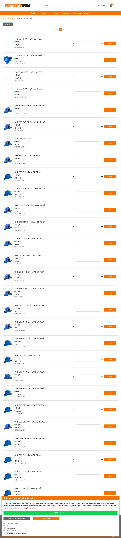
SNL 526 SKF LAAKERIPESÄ (27, 455)
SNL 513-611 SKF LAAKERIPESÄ (29, 305)
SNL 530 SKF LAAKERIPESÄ (27, 488)
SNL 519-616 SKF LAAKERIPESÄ (29, 388)
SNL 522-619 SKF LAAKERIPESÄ (29, 422)
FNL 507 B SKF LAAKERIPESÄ (28, 39)
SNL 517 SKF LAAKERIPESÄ (27, 355)
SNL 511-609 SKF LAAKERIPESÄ (29, 272)
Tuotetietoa (65, 13)
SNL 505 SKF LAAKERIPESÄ (27, 172)
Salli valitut (46, 518)
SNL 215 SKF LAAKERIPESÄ (27, 155)
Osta (110, 43)
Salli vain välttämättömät (16, 518)
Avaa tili (87, 13)
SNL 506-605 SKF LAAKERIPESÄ (29, 189)
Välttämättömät (12, 524)
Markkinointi (11, 530)
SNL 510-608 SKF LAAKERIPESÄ (29, 255)
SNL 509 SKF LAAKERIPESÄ (27, 239)
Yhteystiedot (77, 13)
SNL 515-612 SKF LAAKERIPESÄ (29, 322)
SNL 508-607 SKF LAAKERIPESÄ (29, 222)
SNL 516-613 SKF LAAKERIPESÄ (29, 338)
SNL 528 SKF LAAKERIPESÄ (27, 472)
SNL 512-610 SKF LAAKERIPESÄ (29, 288)
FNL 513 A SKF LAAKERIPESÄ (28, 55)
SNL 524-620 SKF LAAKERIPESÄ (29, 438)
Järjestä (7, 24)
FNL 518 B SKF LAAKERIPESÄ (28, 72)
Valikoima (55, 13)
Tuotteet (42, 13)
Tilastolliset (11, 528)
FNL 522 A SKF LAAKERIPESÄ (28, 89)
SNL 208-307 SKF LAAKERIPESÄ (29, 122)
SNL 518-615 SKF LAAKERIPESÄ (29, 372)
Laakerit (17, 19)
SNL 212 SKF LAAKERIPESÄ (27, 139)
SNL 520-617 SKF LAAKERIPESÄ (29, 405)
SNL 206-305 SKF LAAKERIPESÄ (29, 105)
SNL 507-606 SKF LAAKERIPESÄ (29, 205)
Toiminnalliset (12, 526)
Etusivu (33, 13)
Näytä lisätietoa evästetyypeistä (16, 533)
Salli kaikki (61, 513)
